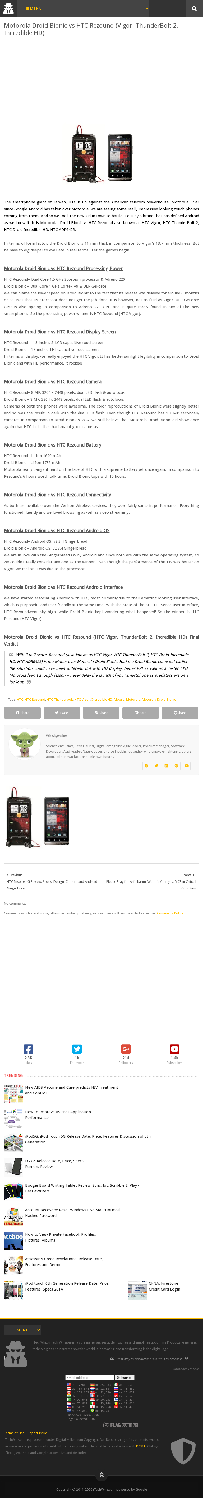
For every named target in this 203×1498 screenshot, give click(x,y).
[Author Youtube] (187, 766)
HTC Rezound (35, 699)
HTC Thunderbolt (60, 699)
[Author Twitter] (156, 766)
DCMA (141, 1446)
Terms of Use (14, 1433)
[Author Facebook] (146, 766)
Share (25, 713)
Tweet (64, 713)
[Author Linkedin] (166, 766)
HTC (20, 699)
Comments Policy (170, 913)
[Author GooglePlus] (177, 766)
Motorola (133, 699)
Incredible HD (101, 699)
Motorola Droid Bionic (159, 699)
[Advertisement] (101, 78)
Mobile (119, 699)
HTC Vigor (82, 699)
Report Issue (37, 1433)
